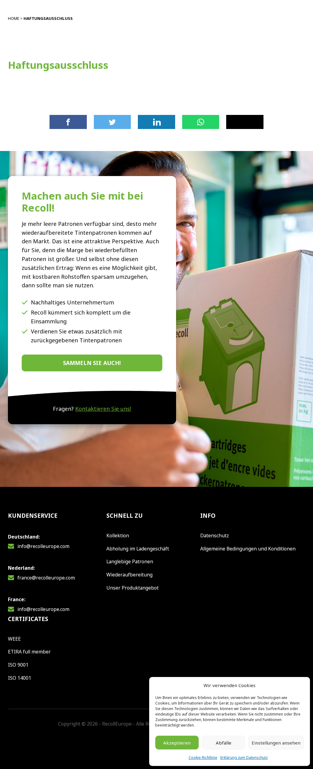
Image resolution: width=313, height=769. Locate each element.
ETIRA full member (29, 651)
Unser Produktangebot (132, 587)
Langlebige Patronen (129, 561)
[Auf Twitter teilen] (112, 122)
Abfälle (223, 743)
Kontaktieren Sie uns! (103, 408)
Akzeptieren (177, 743)
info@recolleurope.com (43, 546)
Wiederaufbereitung (129, 574)
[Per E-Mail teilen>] (244, 122)
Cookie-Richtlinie (203, 757)
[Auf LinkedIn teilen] (156, 122)
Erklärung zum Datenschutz (244, 757)
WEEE (14, 638)
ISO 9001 (18, 664)
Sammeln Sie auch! (92, 362)
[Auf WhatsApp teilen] (200, 122)
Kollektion (117, 535)
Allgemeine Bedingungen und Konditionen (248, 548)
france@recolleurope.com (46, 577)
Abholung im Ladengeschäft (137, 548)
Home (13, 18)
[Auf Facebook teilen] (68, 122)
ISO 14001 (19, 678)
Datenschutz (214, 535)
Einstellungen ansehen (276, 743)
